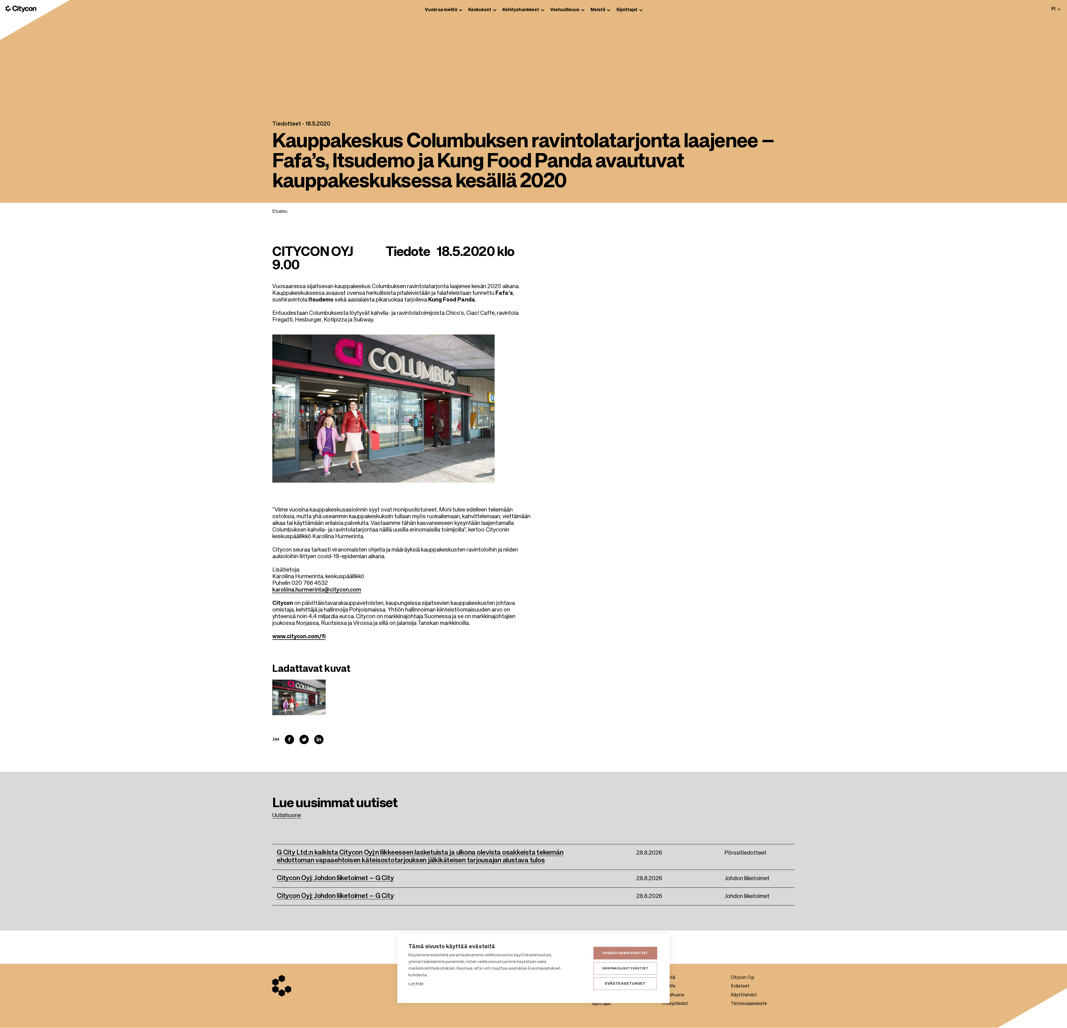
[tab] (1055, 9)
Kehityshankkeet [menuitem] (520, 10)
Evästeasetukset (625, 983)
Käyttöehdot (744, 995)
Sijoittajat (601, 1004)
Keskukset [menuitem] (479, 10)
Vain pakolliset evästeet (625, 968)
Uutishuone (286, 816)
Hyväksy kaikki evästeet (625, 953)
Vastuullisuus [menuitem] (564, 10)
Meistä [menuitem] (597, 10)
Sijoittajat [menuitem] (626, 10)
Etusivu (279, 211)
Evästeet (740, 986)
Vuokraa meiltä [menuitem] (441, 10)
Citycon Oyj (742, 977)
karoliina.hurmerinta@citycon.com (316, 590)
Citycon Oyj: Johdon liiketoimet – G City (335, 878)
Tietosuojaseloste (749, 1004)
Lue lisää (415, 983)
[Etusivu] (21, 9)
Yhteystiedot (674, 1004)
